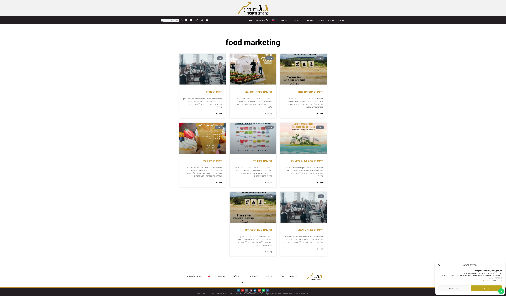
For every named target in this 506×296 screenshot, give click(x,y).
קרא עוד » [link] (319, 113)
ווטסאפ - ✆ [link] (486, 280)
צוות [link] (250, 20)
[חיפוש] (162, 20)
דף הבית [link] (341, 20)
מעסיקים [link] (310, 20)
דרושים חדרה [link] (213, 92)
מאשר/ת (486, 288)
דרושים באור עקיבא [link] (310, 230)
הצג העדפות (453, 288)
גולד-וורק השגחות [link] (262, 20)
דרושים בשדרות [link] (262, 161)
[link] (253, 8)
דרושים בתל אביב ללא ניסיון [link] (305, 161)
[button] (439, 265)
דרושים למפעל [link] (212, 161)
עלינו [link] (332, 20)
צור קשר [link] (284, 20)
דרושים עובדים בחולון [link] (309, 92)
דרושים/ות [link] (296, 20)
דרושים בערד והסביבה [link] (258, 92)
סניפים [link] (321, 20)
